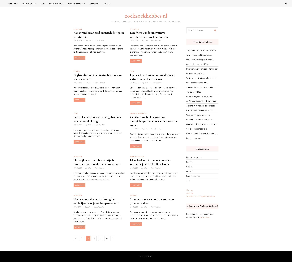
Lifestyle (94, 3)
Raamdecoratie (56, 3)
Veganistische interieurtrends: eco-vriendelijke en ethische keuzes (201, 52)
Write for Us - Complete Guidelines (200, 196)
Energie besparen (76, 3)
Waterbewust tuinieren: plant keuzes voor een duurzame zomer (201, 80)
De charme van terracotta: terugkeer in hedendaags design (202, 71)
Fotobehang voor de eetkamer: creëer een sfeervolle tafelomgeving (201, 98)
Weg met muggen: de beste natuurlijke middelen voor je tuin (199, 117)
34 (107, 238)
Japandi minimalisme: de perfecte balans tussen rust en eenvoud (200, 108)
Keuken (77, 71)
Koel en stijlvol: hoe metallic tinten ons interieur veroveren (202, 135)
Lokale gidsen (29, 3)
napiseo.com (204, 217)
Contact (107, 3)
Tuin (43, 3)
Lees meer (79, 57)
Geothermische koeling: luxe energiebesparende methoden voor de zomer (154, 121)
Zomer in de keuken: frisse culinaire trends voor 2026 (201, 89)
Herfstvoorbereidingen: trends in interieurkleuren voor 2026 (200, 61)
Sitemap (189, 193)
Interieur (11, 3)
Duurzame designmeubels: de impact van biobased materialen (202, 126)
